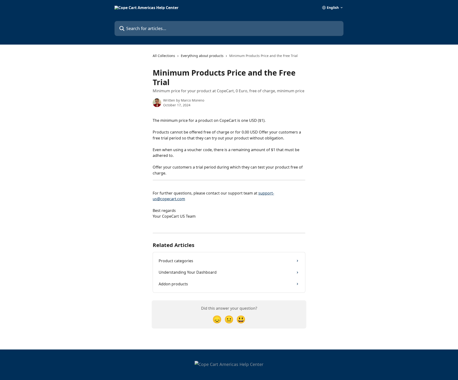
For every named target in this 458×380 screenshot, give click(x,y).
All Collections (164, 55)
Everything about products (202, 55)
